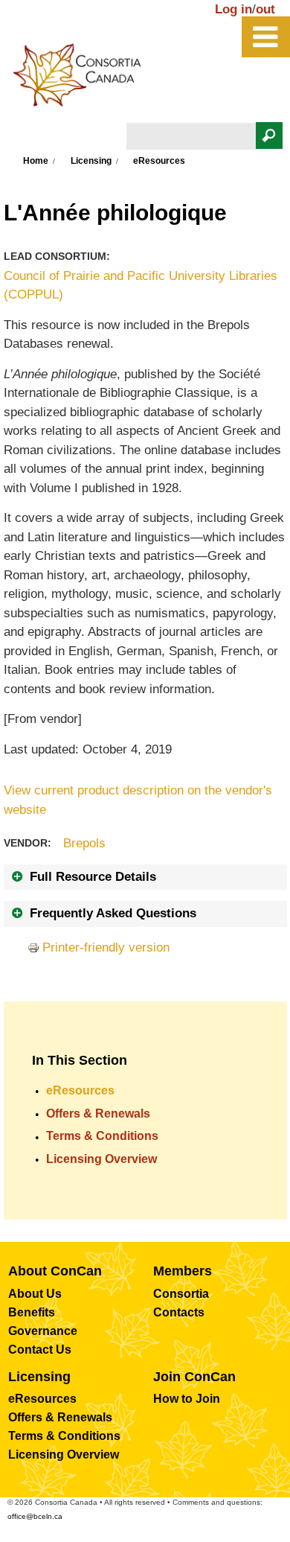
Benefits (31, 1312)
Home (35, 161)
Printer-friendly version (106, 947)
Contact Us (39, 1349)
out (265, 9)
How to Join (186, 1398)
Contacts (178, 1312)
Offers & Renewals (98, 1113)
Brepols (84, 843)
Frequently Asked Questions (113, 913)
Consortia (181, 1293)
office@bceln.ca (34, 1516)
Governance (42, 1331)
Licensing (91, 161)
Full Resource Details (93, 877)
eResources (80, 1090)
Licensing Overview (101, 1159)
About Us (35, 1293)
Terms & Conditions (102, 1136)
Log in (233, 9)
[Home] (85, 78)
